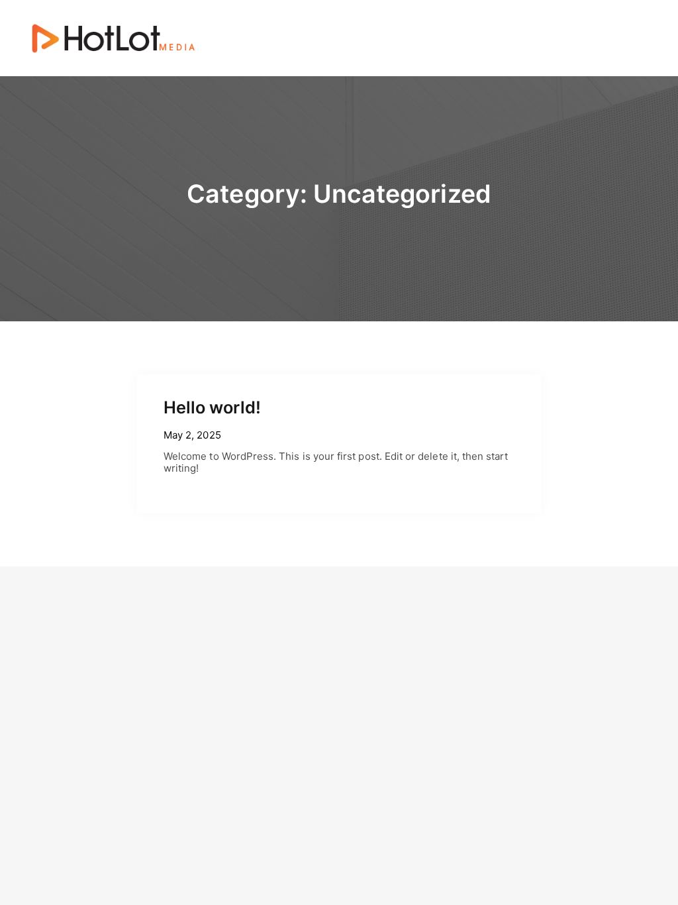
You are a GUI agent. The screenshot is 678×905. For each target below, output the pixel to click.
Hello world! (212, 407)
